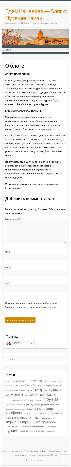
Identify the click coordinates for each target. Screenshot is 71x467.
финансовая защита (32, 431)
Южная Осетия (25, 390)
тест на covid (26, 427)
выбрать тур (29, 400)
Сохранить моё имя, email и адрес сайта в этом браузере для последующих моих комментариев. (32, 305)
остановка (12, 417)
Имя (7, 251)
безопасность (43, 394)
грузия (51, 399)
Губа (59, 381)
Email (8, 267)
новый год (58, 413)
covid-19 (24, 381)
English (15, 343)
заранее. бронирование (16, 409)
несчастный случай (42, 414)
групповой (10, 404)
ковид (48, 408)
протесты (48, 422)
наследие (28, 414)
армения (14, 394)
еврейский (54, 404)
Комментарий (13, 219)
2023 (8, 381)
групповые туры (23, 404)
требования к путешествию (44, 427)
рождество (12, 426)
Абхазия (46, 381)
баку (26, 395)
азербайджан (48, 389)
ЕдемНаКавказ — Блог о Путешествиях (35, 14)
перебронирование (23, 422)
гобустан (39, 400)
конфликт (14, 413)
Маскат (9, 386)
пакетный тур (47, 418)
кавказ (38, 408)
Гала (54, 381)
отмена (25, 417)
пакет (37, 417)
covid (14, 381)
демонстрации (40, 404)
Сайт (7, 283)
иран (30, 408)
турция (12, 431)
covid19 (36, 381)
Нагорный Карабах (25, 385)
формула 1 (50, 431)
